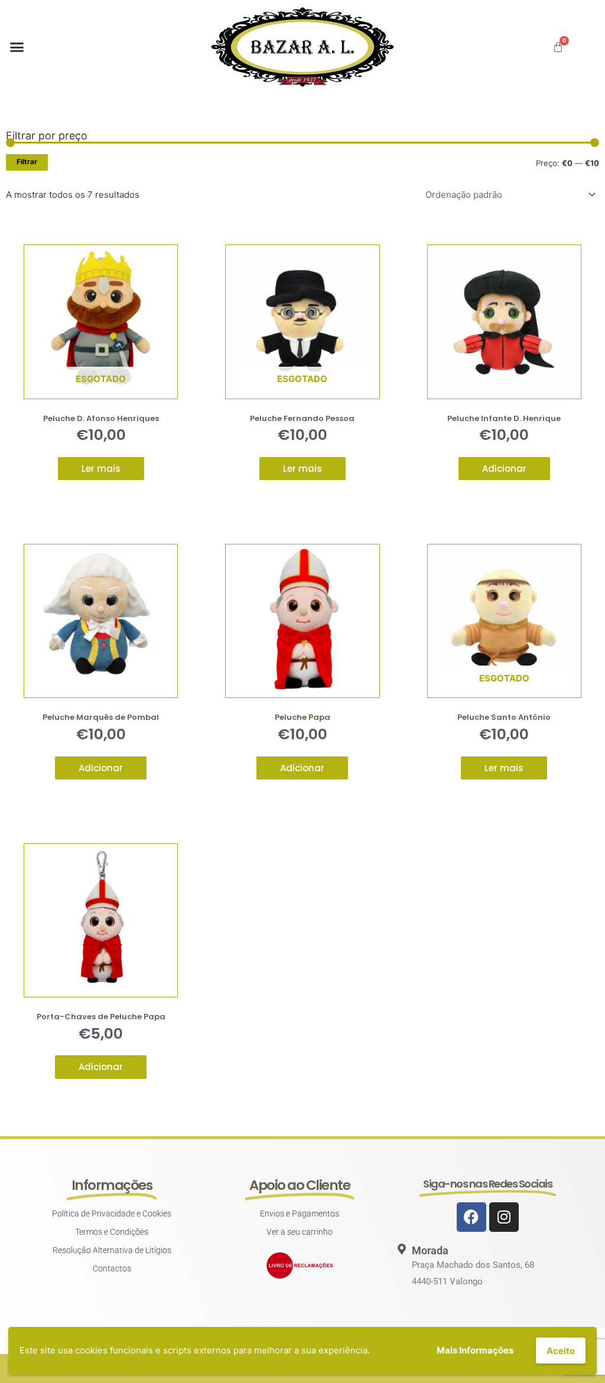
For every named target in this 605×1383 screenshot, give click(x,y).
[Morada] (401, 1249)
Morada (430, 1250)
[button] (17, 47)
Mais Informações (475, 1350)
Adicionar (504, 468)
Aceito (561, 1350)
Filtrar (27, 162)
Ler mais (101, 468)
